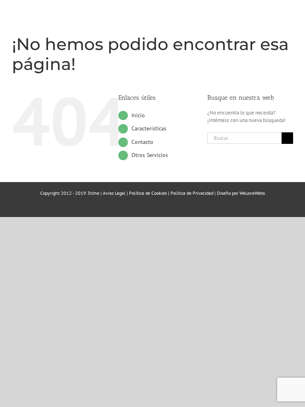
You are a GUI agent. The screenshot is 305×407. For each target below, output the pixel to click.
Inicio (138, 115)
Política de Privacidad (191, 193)
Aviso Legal (114, 193)
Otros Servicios (149, 155)
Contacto (142, 141)
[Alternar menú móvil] (290, 22)
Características (148, 128)
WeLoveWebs (252, 193)
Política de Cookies (148, 193)
